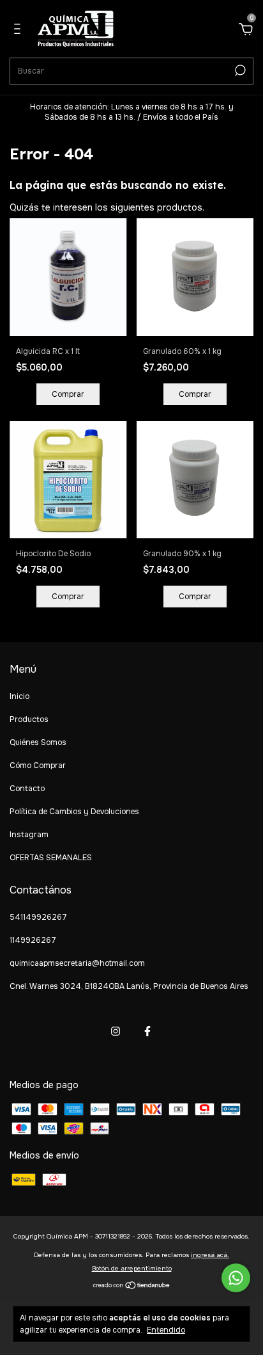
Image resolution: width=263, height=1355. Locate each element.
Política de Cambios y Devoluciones (74, 811)
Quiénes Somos (38, 742)
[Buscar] (239, 70)
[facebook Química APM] (147, 1031)
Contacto (27, 788)
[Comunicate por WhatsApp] (236, 1277)
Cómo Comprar (38, 765)
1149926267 (33, 940)
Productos (29, 719)
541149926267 (38, 917)
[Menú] (19, 31)
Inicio (19, 696)
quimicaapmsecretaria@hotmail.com (77, 963)
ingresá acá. (210, 1255)
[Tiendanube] (132, 1286)
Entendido (166, 1330)
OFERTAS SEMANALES (51, 858)
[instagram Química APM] (115, 1031)
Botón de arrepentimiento (132, 1268)
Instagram (29, 835)
